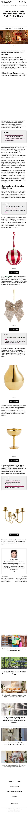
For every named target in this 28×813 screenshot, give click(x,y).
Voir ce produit (14, 272)
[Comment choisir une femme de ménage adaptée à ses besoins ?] (14, 641)
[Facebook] (19, 2)
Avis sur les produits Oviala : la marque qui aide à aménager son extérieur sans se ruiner (14, 672)
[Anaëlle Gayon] (14, 554)
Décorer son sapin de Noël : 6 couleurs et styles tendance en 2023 (21, 580)
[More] (18, 23)
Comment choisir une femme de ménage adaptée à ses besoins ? (14, 649)
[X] (12, 23)
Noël (21, 473)
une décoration (8, 276)
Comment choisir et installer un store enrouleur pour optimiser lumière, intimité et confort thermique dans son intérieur (14, 719)
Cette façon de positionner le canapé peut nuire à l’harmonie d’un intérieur (14, 696)
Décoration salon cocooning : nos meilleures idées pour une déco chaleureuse (13, 482)
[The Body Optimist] (6, 2)
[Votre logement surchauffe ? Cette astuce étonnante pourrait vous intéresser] (14, 757)
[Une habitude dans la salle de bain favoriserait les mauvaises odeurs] (14, 734)
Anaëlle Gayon (8, 28)
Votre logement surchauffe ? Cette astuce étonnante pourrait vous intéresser (14, 766)
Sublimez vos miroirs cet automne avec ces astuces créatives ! (7, 580)
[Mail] (14, 571)
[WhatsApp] (15, 23)
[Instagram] (22, 2)
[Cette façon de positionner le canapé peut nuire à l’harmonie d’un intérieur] (14, 687)
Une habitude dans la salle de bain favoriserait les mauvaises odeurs (14, 743)
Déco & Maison (14, 19)
